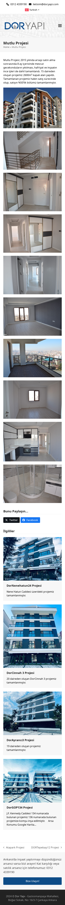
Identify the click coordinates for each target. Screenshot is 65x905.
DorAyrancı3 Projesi (20, 740)
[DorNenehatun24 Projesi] (32, 558)
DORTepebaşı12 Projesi (45, 847)
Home (6, 47)
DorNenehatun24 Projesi (24, 585)
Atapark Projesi (13, 847)
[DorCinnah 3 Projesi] (32, 636)
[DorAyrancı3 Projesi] (32, 713)
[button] (60, 25)
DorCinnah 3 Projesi (20, 673)
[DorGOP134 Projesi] (32, 780)
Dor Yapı (20, 896)
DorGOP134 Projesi (20, 807)
